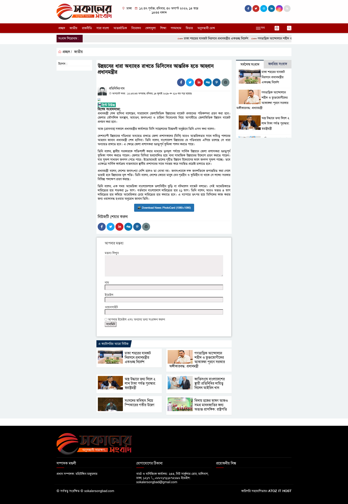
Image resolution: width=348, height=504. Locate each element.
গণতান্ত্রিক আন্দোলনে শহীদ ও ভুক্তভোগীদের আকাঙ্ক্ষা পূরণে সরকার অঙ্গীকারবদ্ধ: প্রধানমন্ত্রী (197, 360)
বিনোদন (136, 28)
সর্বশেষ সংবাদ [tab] (250, 64)
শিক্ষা (163, 28)
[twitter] (255, 8)
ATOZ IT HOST (279, 491)
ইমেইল (109, 295)
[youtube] (279, 8)
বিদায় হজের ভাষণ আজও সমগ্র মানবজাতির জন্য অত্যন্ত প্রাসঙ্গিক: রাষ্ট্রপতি (211, 405)
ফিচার (189, 28)
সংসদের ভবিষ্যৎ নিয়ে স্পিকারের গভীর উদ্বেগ (139, 402)
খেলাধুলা (150, 28)
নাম (107, 283)
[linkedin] (271, 8)
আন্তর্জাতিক (120, 28)
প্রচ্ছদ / (67, 52)
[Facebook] (181, 82)
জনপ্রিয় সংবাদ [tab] (277, 64)
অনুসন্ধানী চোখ (206, 28)
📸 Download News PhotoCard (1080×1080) (164, 208)
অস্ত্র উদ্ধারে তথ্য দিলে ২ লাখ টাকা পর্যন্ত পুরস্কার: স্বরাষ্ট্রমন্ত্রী (140, 383)
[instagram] (263, 8)
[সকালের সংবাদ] (84, 11)
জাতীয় (73, 28)
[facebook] (248, 8)
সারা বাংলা (102, 28)
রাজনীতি (87, 28)
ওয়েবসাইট (111, 307)
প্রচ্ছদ (61, 28)
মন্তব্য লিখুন (112, 253)
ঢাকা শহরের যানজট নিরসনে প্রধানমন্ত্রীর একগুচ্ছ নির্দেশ (207, 38)
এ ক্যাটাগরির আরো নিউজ (113, 344)
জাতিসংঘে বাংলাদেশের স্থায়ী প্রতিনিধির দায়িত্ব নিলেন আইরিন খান (209, 383)
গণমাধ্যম (176, 28)
